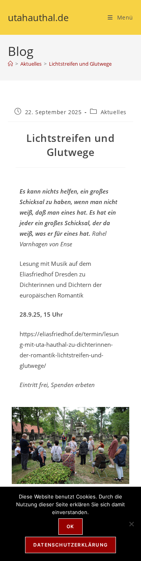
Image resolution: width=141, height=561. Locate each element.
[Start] (10, 63)
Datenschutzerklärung (70, 545)
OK (70, 526)
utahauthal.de (38, 17)
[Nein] (131, 524)
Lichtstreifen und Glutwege (80, 63)
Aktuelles (114, 112)
